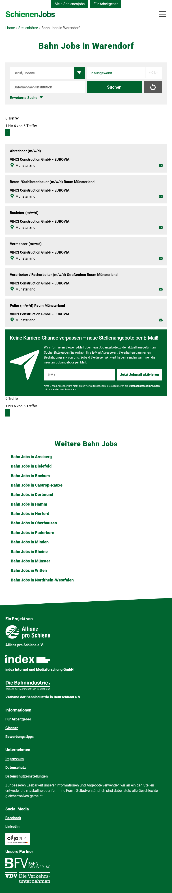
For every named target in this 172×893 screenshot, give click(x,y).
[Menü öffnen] (163, 14)
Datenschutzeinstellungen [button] (26, 776)
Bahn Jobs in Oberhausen (34, 523)
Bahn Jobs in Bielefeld (31, 466)
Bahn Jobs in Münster (30, 561)
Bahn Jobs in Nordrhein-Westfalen (42, 580)
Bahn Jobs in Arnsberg (31, 456)
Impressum (14, 759)
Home (10, 28)
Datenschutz (15, 767)
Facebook (13, 818)
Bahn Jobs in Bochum (30, 475)
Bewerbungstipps (19, 737)
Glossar (11, 728)
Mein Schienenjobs (70, 4)
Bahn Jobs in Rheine (29, 551)
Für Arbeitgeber (106, 4)
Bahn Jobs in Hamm (29, 504)
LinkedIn (12, 827)
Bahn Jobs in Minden (30, 542)
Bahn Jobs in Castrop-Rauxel (37, 485)
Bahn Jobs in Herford (30, 513)
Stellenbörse (28, 28)
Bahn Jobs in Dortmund (32, 494)
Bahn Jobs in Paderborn (32, 532)
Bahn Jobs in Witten (29, 570)
